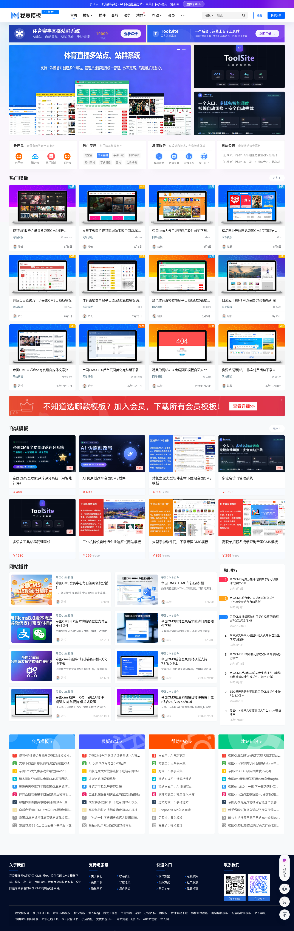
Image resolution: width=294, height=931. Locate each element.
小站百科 (150, 913)
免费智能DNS (104, 919)
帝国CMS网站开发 (26, 919)
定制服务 (192, 876)
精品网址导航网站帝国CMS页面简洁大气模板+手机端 (55, 779)
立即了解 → (193, 4)
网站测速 (122, 919)
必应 (138, 913)
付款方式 (164, 882)
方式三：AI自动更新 (171, 755)
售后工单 (164, 888)
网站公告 (228, 146)
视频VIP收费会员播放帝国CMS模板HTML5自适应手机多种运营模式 (64, 755)
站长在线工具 (50, 919)
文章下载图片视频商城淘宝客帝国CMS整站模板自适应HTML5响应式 (65, 763)
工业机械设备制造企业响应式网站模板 (114, 794)
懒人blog (94, 913)
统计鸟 (135, 919)
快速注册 (276, 15)
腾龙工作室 (110, 913)
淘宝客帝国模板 (241, 913)
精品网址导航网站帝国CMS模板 (110, 825)
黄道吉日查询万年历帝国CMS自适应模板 (42, 300)
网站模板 (18, 237)
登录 (259, 15)
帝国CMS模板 (61, 913)
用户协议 (124, 888)
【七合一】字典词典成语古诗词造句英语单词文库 (122, 817)
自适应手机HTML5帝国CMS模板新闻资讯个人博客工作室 (57, 810)
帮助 (155, 15)
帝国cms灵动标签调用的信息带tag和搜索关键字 (260, 779)
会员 (171, 15)
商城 (114, 15)
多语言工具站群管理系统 (105, 786)
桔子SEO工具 (41, 913)
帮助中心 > (181, 741)
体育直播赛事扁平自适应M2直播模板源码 (46, 794)
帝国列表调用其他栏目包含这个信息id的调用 (258, 802)
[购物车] (284, 902)
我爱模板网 (22, 913)
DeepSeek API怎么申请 (174, 810)
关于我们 (96, 876)
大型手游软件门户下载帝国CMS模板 (113, 802)
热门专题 (90, 146)
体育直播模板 (199, 913)
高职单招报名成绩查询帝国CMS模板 (113, 810)
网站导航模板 (219, 913)
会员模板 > (42, 741)
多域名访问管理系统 (102, 779)
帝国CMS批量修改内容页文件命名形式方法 (257, 825)
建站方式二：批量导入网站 (176, 794)
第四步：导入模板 (170, 817)
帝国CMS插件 (65, 577)
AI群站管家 (150, 919)
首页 (73, 15)
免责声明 (96, 882)
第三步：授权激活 (170, 825)
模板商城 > (112, 741)
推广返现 (192, 882)
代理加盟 (164, 876)
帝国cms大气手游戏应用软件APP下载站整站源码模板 (55, 771)
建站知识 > (251, 741)
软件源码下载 (179, 913)
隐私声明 (96, 888)
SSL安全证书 (70, 919)
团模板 (163, 913)
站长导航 (260, 913)
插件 (102, 15)
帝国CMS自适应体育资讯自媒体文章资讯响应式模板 (54, 817)
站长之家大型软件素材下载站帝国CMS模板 (118, 771)
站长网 (164, 919)
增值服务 (159, 146)
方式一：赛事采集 (170, 771)
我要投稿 (192, 888)
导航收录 (124, 882)
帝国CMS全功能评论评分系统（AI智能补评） (119, 755)
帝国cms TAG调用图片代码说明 (249, 771)
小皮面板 (87, 919)
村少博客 (79, 913)
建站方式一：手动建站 (173, 802)
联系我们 (124, 876)
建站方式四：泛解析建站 (175, 779)
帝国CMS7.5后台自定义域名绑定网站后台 (256, 755)
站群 (139, 15)
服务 (127, 15)
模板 (86, 15)
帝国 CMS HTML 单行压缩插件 (183, 583)
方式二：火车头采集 (172, 763)
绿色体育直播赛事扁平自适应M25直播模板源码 (50, 802)
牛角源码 (126, 913)
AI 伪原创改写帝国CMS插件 (107, 763)
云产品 (19, 146)
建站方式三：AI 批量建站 (175, 786)
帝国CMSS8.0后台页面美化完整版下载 (110, 370)
